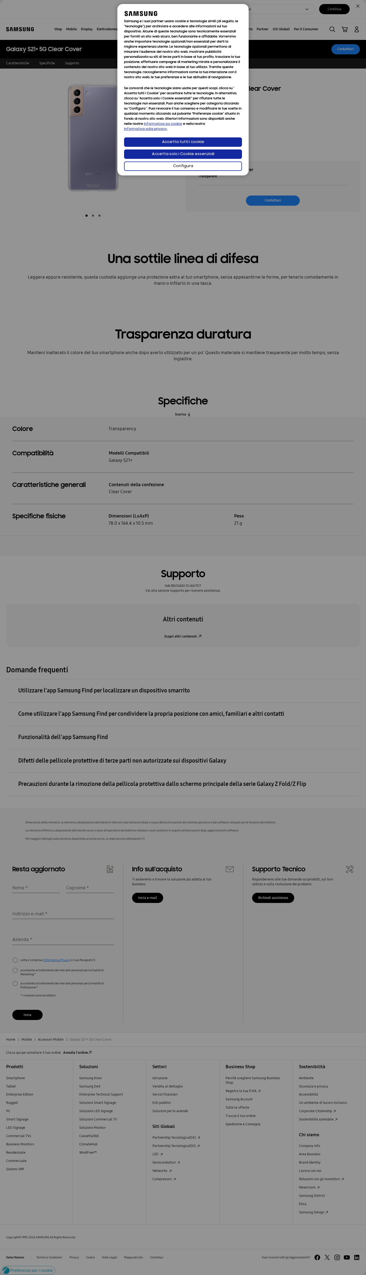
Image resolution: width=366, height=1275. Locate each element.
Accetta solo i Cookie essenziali (183, 154)
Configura (183, 166)
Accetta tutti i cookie (183, 142)
